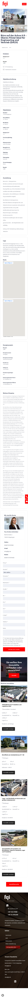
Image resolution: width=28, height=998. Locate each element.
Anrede (5, 569)
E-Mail (5, 615)
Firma (5, 562)
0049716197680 (9, 545)
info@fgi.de (7, 551)
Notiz (4, 628)
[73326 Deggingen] (14, 279)
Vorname (6, 576)
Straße (5, 589)
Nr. (4, 595)
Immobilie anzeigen (8, 729)
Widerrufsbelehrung (17, 640)
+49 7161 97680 (12, 912)
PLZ (4, 602)
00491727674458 (9, 557)
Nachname (6, 582)
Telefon (5, 621)
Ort (4, 608)
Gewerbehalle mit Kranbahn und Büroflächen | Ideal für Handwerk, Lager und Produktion (13, 850)
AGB (6, 640)
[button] (12, 22)
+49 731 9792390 (13, 915)
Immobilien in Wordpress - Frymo (8, 336)
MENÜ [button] (24, 4)
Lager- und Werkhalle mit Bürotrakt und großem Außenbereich (13, 799)
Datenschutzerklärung (17, 638)
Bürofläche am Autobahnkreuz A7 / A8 (13, 755)
